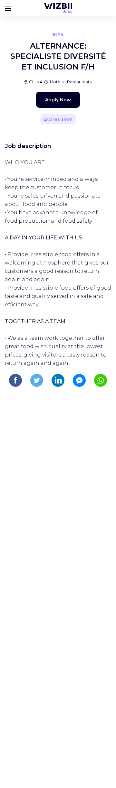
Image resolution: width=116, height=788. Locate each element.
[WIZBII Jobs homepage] (58, 8)
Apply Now (58, 100)
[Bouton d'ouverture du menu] (8, 8)
